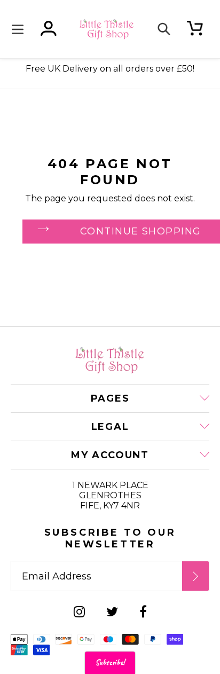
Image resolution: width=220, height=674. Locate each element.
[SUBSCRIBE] (195, 576)
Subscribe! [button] (110, 662)
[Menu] (20, 29)
